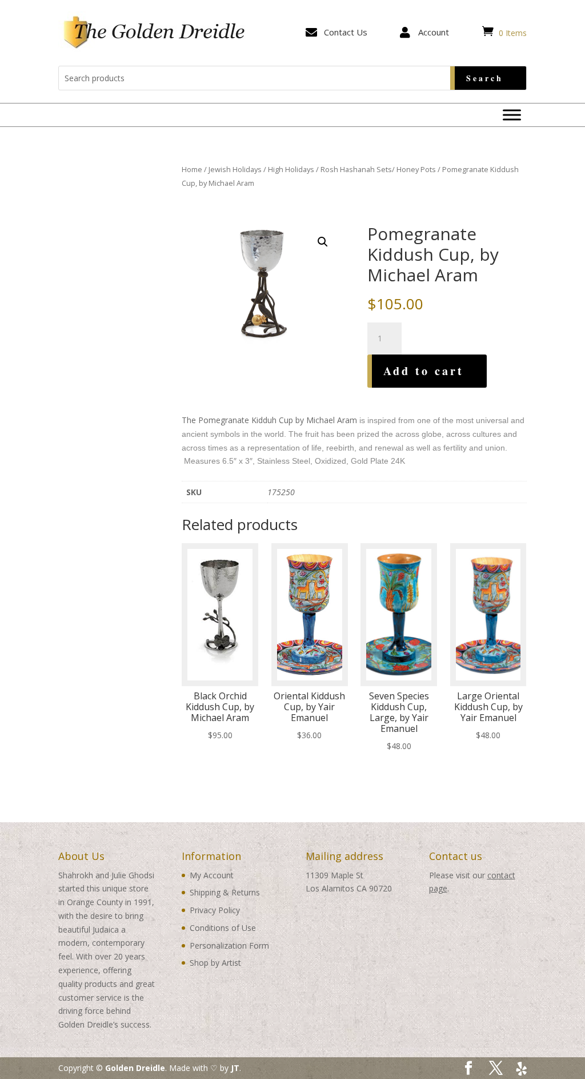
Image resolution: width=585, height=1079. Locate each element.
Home (192, 169)
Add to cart (423, 371)
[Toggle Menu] (512, 114)
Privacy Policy (215, 910)
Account (433, 32)
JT (235, 1067)
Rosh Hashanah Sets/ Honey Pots (378, 169)
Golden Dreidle (135, 1067)
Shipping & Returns (225, 892)
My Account (212, 875)
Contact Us (345, 32)
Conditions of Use (223, 927)
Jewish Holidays (235, 169)
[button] (322, 242)
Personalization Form (229, 945)
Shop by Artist (215, 962)
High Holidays (291, 169)
